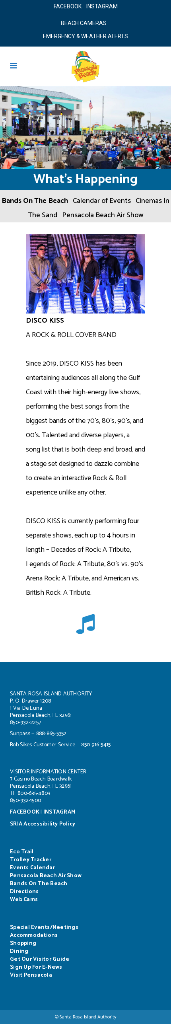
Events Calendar (32, 867)
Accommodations (34, 935)
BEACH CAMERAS (85, 23)
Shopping (23, 943)
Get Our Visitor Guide (39, 959)
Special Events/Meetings (44, 927)
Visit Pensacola (31, 975)
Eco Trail (21, 852)
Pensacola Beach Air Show (103, 215)
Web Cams (24, 899)
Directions (24, 891)
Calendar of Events (102, 201)
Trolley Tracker (30, 859)
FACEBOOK (68, 6)
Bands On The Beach (35, 201)
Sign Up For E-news (36, 967)
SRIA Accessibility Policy (42, 824)
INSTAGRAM (102, 6)
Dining (19, 951)
